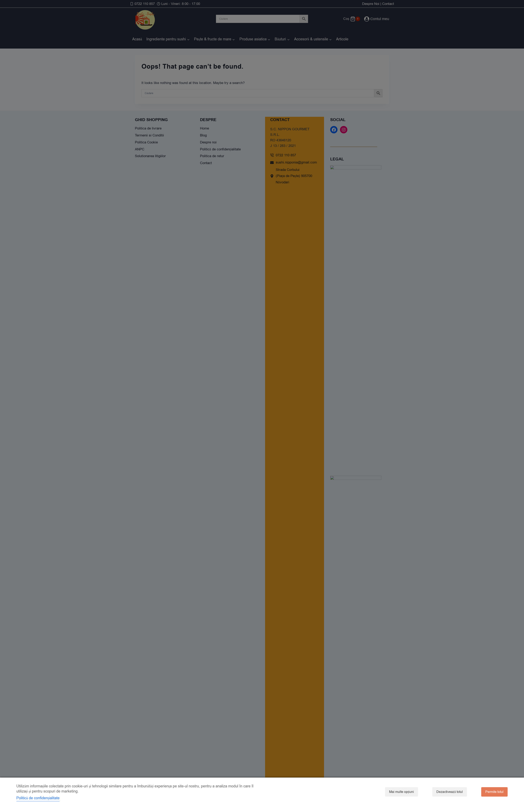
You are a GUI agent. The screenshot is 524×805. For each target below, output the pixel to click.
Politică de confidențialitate (38, 798)
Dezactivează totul (449, 792)
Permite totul (494, 792)
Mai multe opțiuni (401, 792)
